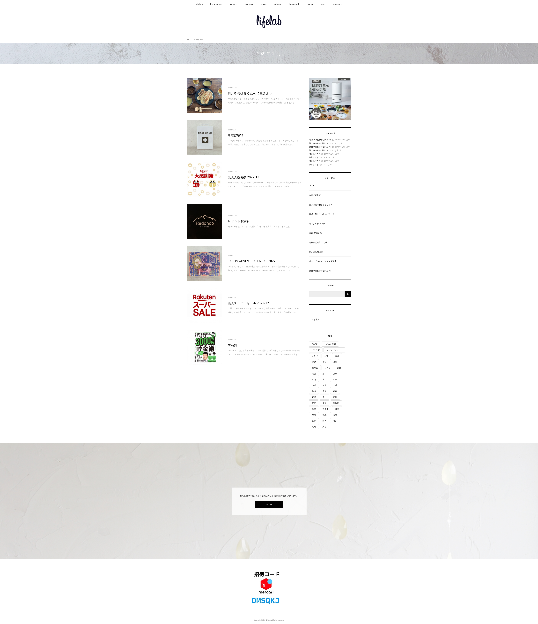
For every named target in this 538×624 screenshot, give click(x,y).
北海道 (315, 367)
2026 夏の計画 (315, 233)
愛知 (324, 397)
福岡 (314, 414)
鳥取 (324, 426)
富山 (314, 379)
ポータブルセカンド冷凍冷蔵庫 (322, 261)
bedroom (249, 4)
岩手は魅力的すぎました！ (320, 204)
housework (294, 4)
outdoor (277, 4)
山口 (324, 379)
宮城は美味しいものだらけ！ (321, 214)
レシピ (315, 356)
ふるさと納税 (330, 344)
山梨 (314, 385)
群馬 (324, 414)
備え (324, 361)
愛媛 (314, 397)
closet (263, 4)
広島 (324, 391)
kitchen (199, 4)
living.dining (216, 4)
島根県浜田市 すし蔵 (318, 242)
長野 (314, 420)
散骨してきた (315, 153)
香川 (335, 420)
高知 (314, 426)
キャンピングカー (334, 350)
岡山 (324, 385)
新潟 (335, 397)
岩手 (335, 385)
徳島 (335, 391)
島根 (314, 391)
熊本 (314, 409)
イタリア (316, 350)
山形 (335, 379)
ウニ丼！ (313, 185)
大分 (339, 367)
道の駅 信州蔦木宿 (317, 223)
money (310, 4)
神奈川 (325, 409)
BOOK (314, 344)
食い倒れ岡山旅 (316, 251)
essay (269, 504)
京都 (337, 356)
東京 (314, 403)
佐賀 (314, 361)
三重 (326, 356)
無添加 (336, 403)
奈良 (324, 373)
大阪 (314, 373)
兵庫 (335, 361)
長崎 (335, 414)
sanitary (233, 4)
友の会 (327, 367)
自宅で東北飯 (315, 195)
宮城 (335, 373)
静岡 (324, 420)
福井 (337, 409)
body (323, 4)
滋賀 (324, 403)
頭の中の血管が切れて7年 (320, 139)
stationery (337, 4)
